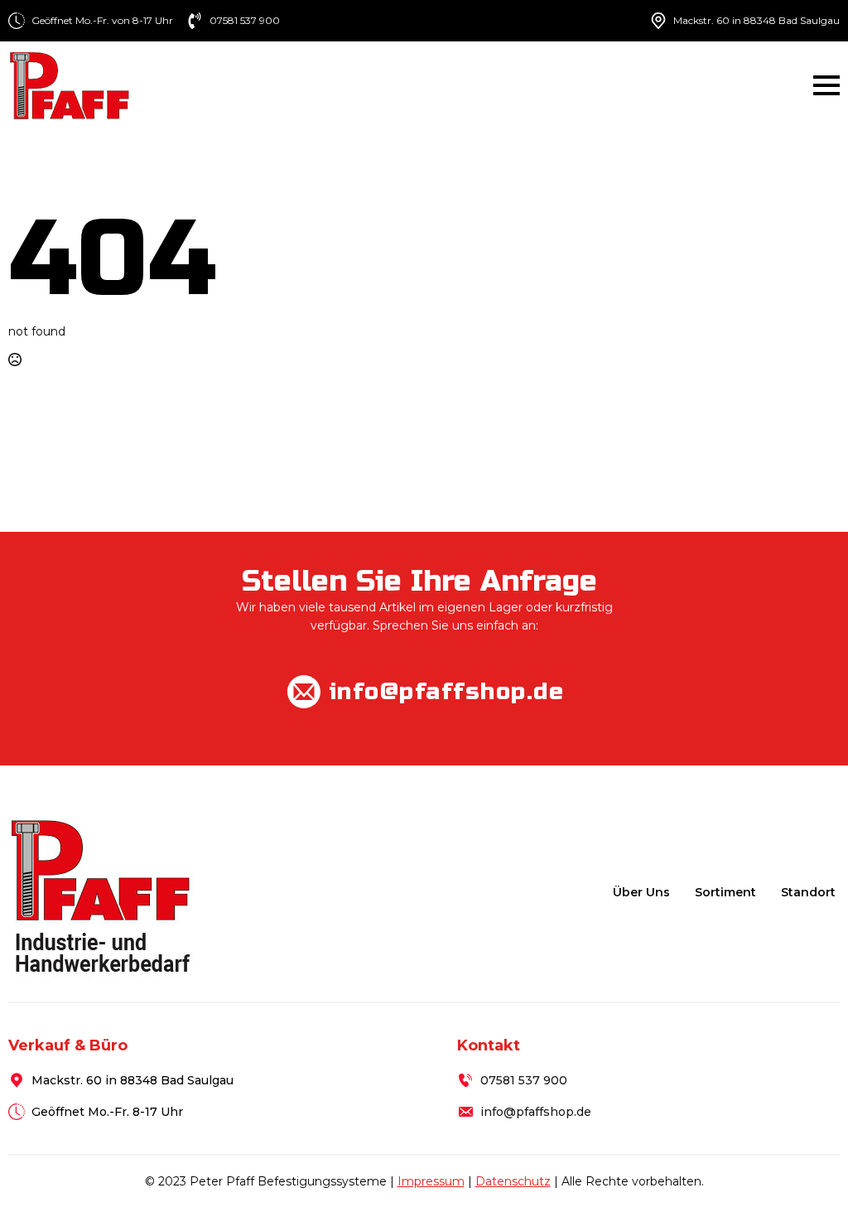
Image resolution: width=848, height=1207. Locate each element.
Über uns (641, 892)
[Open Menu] (826, 85)
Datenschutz (513, 1181)
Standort (808, 892)
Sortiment (725, 892)
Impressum (431, 1181)
